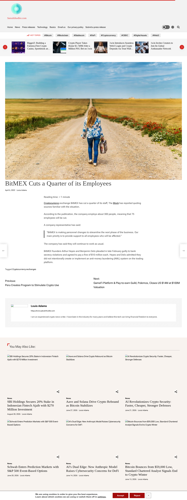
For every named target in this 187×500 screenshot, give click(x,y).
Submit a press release (95, 27)
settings (102, 497)
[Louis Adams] (19, 312)
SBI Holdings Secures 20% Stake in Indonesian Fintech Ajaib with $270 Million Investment (30, 405)
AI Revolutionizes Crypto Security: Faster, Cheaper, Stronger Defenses (148, 403)
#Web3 (156, 35)
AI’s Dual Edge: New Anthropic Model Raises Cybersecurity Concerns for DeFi (92, 468)
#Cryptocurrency (108, 35)
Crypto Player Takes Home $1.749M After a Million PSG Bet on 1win (42, 46)
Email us (61, 27)
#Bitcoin (48, 35)
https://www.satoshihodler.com (43, 311)
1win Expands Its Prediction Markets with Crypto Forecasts (165, 46)
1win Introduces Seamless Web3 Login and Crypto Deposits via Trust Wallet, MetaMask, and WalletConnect (83, 49)
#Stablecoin (79, 35)
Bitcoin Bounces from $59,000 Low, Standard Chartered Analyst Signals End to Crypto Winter (151, 470)
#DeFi (92, 35)
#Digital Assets (140, 35)
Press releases (28, 27)
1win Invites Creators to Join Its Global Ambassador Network (124, 46)
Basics (53, 27)
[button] (5, 47)
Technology (42, 27)
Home (10, 27)
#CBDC (124, 35)
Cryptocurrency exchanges (24, 269)
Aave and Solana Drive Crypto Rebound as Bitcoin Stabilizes (92, 403)
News (17, 27)
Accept (120, 495)
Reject (137, 495)
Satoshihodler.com (16, 18)
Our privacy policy (75, 27)
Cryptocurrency (51, 203)
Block (116, 203)
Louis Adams (22, 190)
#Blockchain (62, 35)
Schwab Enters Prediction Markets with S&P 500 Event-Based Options (33, 468)
